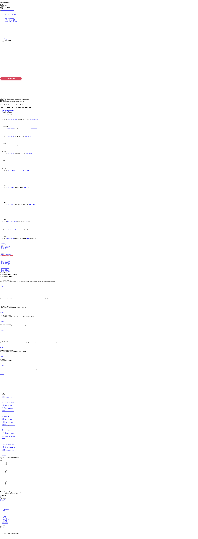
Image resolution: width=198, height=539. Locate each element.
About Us (4, 516)
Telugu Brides (4, 430)
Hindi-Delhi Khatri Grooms (5, 265)
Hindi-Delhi (12, 119)
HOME (3, 109)
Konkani (6, 20)
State (19, 12)
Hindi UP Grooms (11, 433)
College (23, 12)
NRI (21, 12)
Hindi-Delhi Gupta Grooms (5, 271)
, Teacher (30, 119)
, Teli (15, 212)
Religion (11, 12)
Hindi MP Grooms (12, 436)
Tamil (13, 18)
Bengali (10, 14)
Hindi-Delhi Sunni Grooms (5, 270)
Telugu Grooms (10, 430)
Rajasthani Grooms (12, 425)
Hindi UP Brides (5, 433)
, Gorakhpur (27, 170)
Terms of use (4, 518)
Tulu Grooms (9, 455)
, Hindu (8, 119)
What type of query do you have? (5, 491)
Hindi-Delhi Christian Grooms (5, 249)
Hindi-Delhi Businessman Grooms (6, 256)
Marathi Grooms (10, 416)
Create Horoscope (5, 506)
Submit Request (3, 495)
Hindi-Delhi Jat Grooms (4, 269)
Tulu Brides (4, 455)
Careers (3, 510)
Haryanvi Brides (5, 444)
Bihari (6, 14)
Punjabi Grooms (10, 422)
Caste (9, 12)
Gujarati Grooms (10, 408)
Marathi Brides (4, 416)
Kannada (13, 15)
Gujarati (10, 15)
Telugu (6, 19)
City (13, 12)
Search (2, 8)
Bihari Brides (4, 397)
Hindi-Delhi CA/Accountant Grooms (7, 257)
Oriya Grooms (9, 419)
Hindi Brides (4, 405)
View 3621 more (3, 243)
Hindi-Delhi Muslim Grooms (5, 247)
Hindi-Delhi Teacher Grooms (6, 255)
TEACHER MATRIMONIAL (7, 111)
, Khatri (15, 221)
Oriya (3, 418)
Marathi (3, 415)
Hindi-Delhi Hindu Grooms (5, 246)
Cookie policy (4, 521)
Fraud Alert (4, 517)
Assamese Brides (5, 447)
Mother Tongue (5, 12)
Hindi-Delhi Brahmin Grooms (5, 261)
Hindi (6, 15)
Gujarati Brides (4, 408)
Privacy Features (5, 522)
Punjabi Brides (4, 422)
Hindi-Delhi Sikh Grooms (5, 250)
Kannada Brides (5, 411)
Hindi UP (10, 19)
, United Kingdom (35, 119)
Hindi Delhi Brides (5, 402)
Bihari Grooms (9, 397)
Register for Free (11, 78)
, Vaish (15, 119)
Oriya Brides (4, 419)
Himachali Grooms (12, 441)
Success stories (4, 504)
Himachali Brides (5, 441)
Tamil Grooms (9, 427)
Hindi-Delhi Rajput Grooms (5, 263)
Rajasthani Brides (5, 425)
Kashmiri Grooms (11, 450)
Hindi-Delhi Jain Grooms (5, 248)
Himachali (10, 20)
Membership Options (5, 509)
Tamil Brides (4, 427)
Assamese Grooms (12, 447)
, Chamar (15, 229)
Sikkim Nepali (14, 21)
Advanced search (5, 503)
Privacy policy (4, 520)
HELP (3, 41)
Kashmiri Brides (5, 450)
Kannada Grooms (11, 411)
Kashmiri (10, 21)
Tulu (5, 22)
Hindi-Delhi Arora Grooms (5, 268)
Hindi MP (13, 19)
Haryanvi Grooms (11, 444)
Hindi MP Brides (5, 436)
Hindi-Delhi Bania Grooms (5, 262)
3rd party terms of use (6, 519)
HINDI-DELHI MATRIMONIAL (8, 110)
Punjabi (6, 18)
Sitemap (3, 505)
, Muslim (8, 170)
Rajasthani (10, 18)
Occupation (16, 12)
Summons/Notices (5, 523)
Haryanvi (13, 20)
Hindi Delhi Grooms (12, 402)
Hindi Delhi (14, 14)
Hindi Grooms (9, 405)
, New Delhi (35, 128)
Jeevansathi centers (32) (6, 513)
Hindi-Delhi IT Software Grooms (6, 254)
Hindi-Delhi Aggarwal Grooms (6, 264)
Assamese (6, 21)
